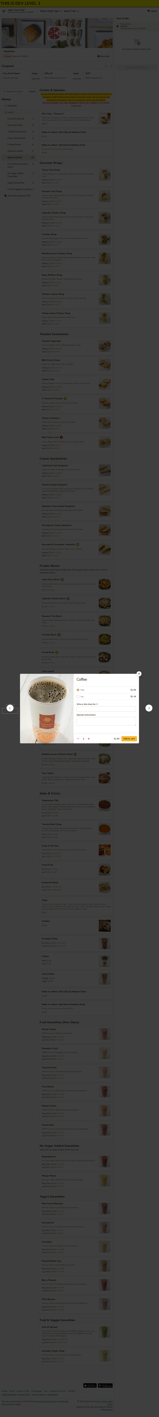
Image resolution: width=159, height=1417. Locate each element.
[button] (10, 711)
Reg (82, 690)
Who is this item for (86, 704)
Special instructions (86, 715)
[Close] (139, 673)
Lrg (81, 696)
